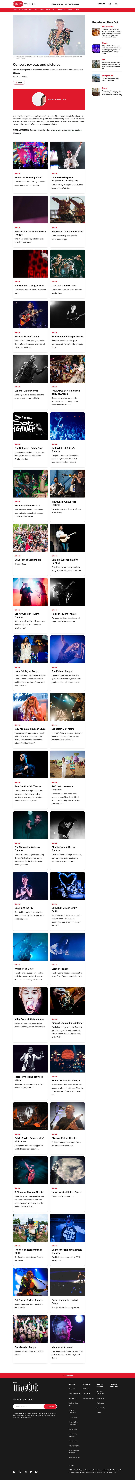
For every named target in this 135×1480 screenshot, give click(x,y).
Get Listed (86, 1389)
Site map (71, 1465)
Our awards (72, 1398)
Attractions (61, 10)
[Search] (110, 4)
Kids (54, 10)
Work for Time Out (73, 1404)
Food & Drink (33, 10)
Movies (99, 1413)
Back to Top (69, 1375)
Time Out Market (88, 1398)
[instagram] (25, 1472)
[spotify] (36, 1472)
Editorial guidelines (72, 1412)
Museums (69, 10)
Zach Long (61, 100)
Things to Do (23, 10)
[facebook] (14, 1472)
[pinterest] (31, 1472)
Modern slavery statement (74, 1452)
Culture (42, 10)
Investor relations (74, 1394)
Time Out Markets (72, 4)
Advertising (86, 1394)
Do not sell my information (73, 1423)
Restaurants (101, 1408)
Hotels (77, 10)
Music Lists (100, 1403)
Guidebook (100, 1398)
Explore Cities (57, 4)
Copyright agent (74, 1446)
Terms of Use (45, 1413)
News (15, 10)
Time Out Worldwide (100, 1393)
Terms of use (73, 1441)
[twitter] (20, 1472)
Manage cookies (74, 1458)
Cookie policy (73, 1429)
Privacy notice (73, 1417)
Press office (72, 1389)
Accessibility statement (73, 1435)
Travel (48, 10)
